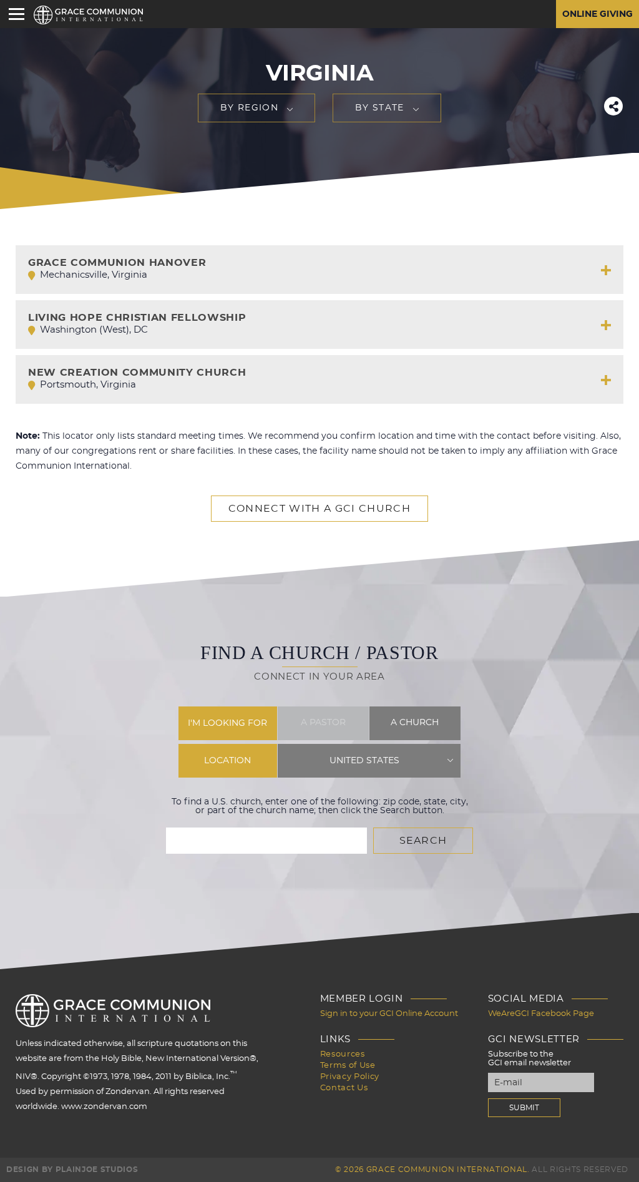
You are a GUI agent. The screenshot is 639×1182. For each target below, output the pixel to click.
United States (364, 760)
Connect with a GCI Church (319, 509)
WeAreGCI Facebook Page (541, 1014)
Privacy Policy (349, 1077)
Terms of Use (348, 1066)
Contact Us (344, 1088)
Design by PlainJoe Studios (72, 1169)
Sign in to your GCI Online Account (389, 1014)
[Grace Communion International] (88, 15)
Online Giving (597, 14)
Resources (342, 1054)
